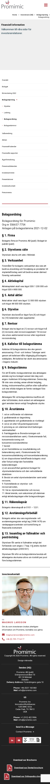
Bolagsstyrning (8, 100)
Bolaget (5, 87)
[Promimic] (12, 4)
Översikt (5, 80)
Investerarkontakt (8, 186)
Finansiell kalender (9, 147)
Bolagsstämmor (10, 125)
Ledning (7, 113)
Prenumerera (7, 192)
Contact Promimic (24, 732)
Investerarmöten (8, 173)
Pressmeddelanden (9, 166)
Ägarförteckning (8, 160)
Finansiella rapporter (10, 153)
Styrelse (7, 106)
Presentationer (7, 179)
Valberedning (7, 133)
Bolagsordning (10, 119)
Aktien (4, 140)
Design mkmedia (25, 660)
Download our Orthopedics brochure (28, 776)
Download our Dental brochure (28, 768)
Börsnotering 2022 (9, 93)
